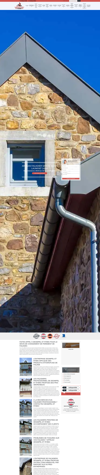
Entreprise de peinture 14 (76, 5)
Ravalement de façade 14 (55, 6)
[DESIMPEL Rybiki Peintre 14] (19, 6)
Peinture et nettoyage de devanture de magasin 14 (84, 5)
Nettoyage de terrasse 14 (63, 5)
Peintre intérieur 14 (50, 6)
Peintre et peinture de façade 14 (36, 6)
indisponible (24, 1)
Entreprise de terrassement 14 (31, 6)
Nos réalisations (39, 173)
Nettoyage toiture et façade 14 (88, 6)
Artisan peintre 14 (44, 6)
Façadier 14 (27, 6)
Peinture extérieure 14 (68, 6)
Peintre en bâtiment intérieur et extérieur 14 (72, 5)
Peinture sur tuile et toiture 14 (47, 6)
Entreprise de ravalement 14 (40, 5)
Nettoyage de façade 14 (59, 6)
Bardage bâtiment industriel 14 (80, 5)
